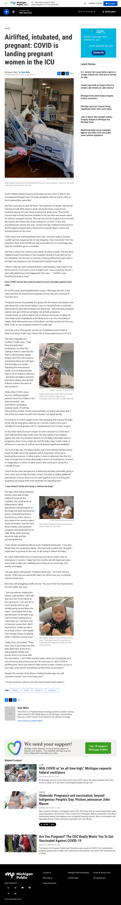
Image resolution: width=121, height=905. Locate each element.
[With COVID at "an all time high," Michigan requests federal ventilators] (21, 773)
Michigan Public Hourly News (78, 873)
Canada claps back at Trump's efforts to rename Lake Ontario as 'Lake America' (97, 86)
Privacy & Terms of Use (101, 873)
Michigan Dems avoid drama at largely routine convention (97, 97)
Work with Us (47, 878)
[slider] (17, 11)
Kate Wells (26, 72)
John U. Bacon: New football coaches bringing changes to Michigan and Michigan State (96, 119)
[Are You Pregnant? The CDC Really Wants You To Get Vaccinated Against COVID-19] (21, 843)
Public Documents (49, 883)
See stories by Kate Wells (30, 720)
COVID (26, 690)
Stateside (42, 792)
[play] (6, 11)
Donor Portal (95, 3)
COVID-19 (38, 690)
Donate (111, 3)
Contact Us (47, 873)
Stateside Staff (44, 808)
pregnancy (52, 690)
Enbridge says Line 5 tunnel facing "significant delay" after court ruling (96, 107)
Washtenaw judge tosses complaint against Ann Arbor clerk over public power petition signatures (96, 132)
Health (7, 28)
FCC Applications (99, 878)
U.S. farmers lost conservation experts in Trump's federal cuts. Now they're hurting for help (98, 74)
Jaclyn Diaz (42, 845)
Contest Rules (73, 878)
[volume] (14, 11)
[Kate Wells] (10, 713)
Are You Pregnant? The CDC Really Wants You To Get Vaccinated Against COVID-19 (76, 838)
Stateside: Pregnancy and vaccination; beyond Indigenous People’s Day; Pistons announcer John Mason (74, 799)
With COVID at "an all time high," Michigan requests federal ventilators (75, 770)
